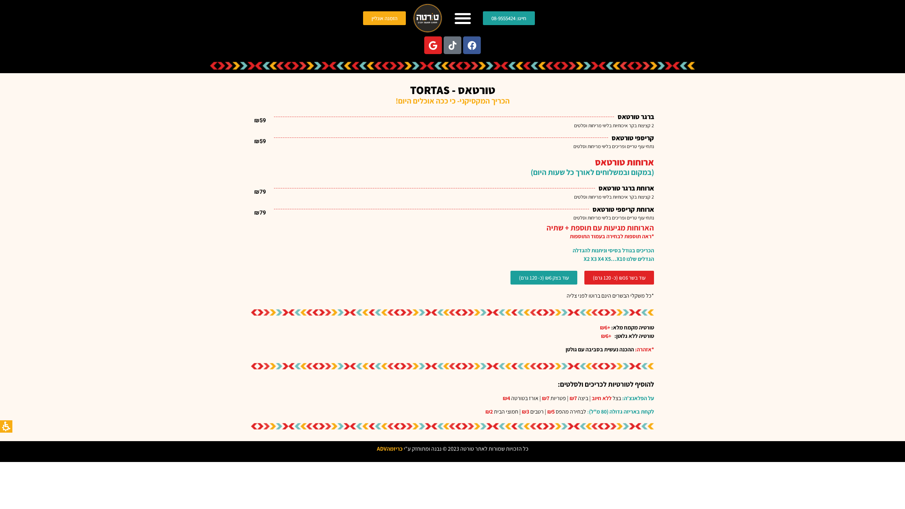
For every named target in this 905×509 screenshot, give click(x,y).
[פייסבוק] (472, 45)
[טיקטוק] (452, 45)
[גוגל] (433, 45)
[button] (462, 18)
